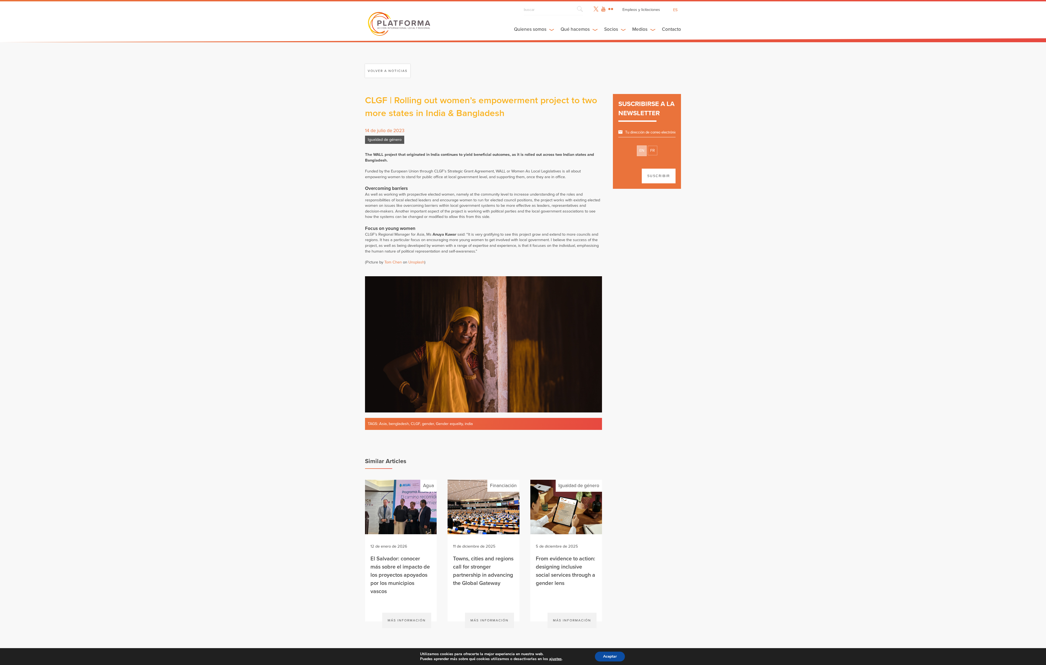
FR (652, 150)
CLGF (415, 423)
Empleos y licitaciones (641, 9)
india (469, 423)
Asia (383, 423)
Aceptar (610, 656)
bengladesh (399, 423)
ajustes (555, 659)
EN (641, 150)
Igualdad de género (385, 139)
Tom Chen (393, 262)
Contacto (671, 29)
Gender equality (449, 423)
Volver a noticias (388, 71)
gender (428, 423)
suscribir (658, 176)
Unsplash (416, 262)
